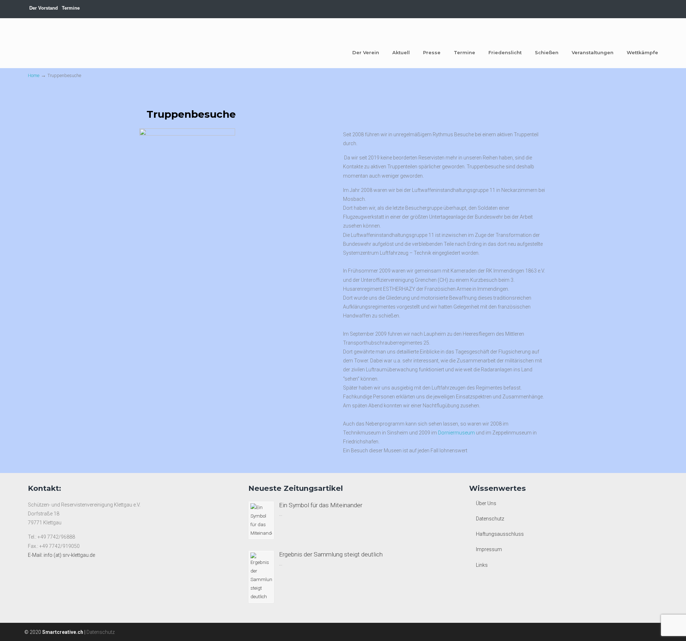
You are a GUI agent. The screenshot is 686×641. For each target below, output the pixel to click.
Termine (71, 8)
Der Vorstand (43, 8)
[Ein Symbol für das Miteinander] (261, 520)
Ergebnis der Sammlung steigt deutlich (331, 554)
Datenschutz (490, 519)
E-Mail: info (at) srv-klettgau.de (61, 555)
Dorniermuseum (457, 433)
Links (482, 565)
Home (33, 75)
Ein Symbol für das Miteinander (320, 505)
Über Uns (486, 503)
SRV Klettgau (54, 42)
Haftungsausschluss (500, 534)
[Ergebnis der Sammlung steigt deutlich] (261, 577)
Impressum (489, 549)
